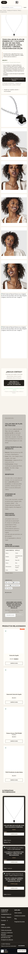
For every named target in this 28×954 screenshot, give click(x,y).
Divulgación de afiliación (7, 939)
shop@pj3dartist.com (6, 914)
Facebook (3, 920)
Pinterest (3, 917)
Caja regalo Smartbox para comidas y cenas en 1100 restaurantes (14, 853)
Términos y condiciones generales (7, 933)
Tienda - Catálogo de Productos (10, 10)
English (25, 7)
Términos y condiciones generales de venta (7, 936)
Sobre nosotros (18, 912)
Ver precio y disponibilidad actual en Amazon (14, 79)
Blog (15, 918)
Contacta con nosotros (19, 915)
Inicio (1, 10)
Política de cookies (5, 927)
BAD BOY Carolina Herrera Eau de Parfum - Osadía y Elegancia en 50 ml (14, 880)
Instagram (8, 917)
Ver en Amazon (22, 950)
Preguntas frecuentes (19, 921)
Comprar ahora (9, 573)
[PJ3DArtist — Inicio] (17, 2)
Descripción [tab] (9, 418)
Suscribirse (19, 614)
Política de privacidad (6, 930)
